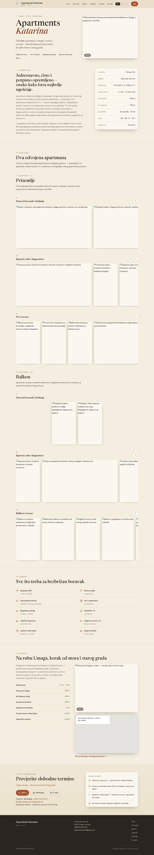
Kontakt (110, 4)
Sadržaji (93, 4)
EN (122, 4)
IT (127, 4)
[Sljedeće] (135, 201)
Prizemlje (76, 4)
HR (118, 4)
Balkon (84, 4)
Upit (134, 4)
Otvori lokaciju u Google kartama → (90, 756)
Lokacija (101, 4)
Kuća (68, 4)
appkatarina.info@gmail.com (32, 802)
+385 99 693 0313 (40, 799)
